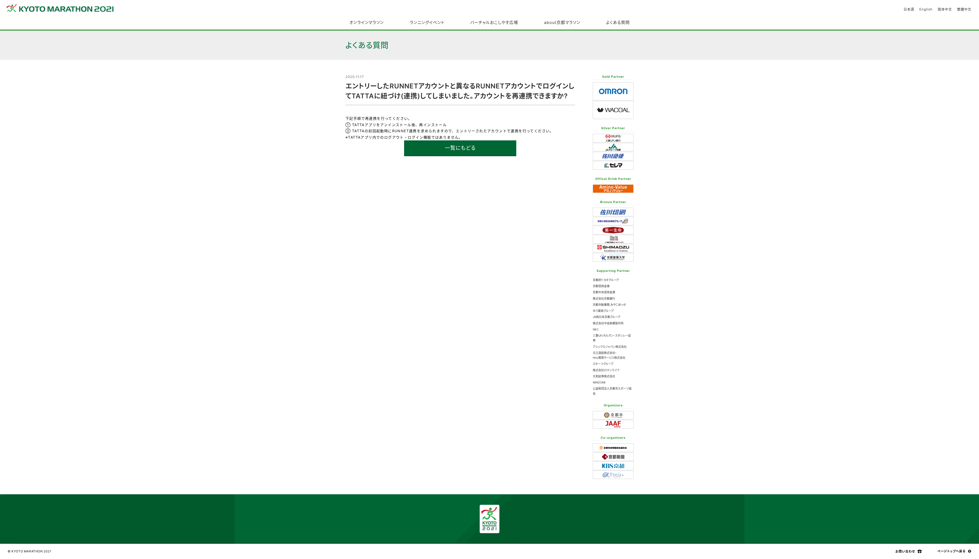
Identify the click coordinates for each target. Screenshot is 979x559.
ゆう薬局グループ (603, 311)
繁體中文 (964, 9)
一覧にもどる (460, 148)
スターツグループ (603, 364)
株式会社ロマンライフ (606, 370)
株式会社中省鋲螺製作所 (608, 323)
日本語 (909, 9)
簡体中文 (945, 9)
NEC (596, 329)
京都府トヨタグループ (606, 280)
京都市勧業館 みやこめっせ (609, 305)
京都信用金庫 (601, 286)
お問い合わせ (905, 551)
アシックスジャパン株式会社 (610, 347)
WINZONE (599, 382)
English (926, 9)
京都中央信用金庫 (604, 292)
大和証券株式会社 (604, 376)
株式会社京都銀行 (604, 298)
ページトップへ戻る (951, 551)
